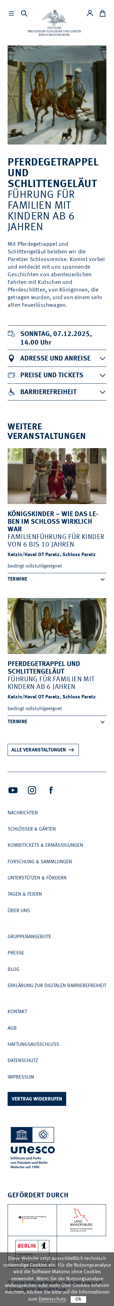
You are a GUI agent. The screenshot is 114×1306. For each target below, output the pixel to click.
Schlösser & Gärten (32, 829)
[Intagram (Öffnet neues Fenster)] (32, 790)
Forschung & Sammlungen (40, 862)
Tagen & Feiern (25, 894)
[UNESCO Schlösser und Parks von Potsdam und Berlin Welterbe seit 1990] (33, 1149)
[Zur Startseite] (54, 23)
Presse (16, 953)
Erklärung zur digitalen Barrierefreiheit (57, 985)
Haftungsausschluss (33, 1044)
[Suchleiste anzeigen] (24, 13)
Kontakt (17, 1011)
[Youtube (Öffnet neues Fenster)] (13, 790)
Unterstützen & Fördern (37, 878)
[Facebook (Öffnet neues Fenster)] (51, 790)
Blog (13, 969)
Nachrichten (23, 813)
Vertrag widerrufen (37, 1099)
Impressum (21, 1077)
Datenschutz (23, 1060)
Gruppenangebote (29, 936)
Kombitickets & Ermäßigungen (45, 845)
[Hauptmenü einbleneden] (11, 13)
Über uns (19, 910)
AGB (12, 1028)
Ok (78, 1299)
